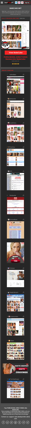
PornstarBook (13, 219)
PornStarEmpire (14, 379)
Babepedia (13, 99)
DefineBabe (13, 74)
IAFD (11, 171)
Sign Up (27, 2)
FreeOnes (12, 147)
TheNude (12, 268)
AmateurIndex (14, 316)
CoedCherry (13, 123)
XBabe (12, 340)
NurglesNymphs (14, 292)
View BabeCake (15, 52)
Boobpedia (13, 195)
